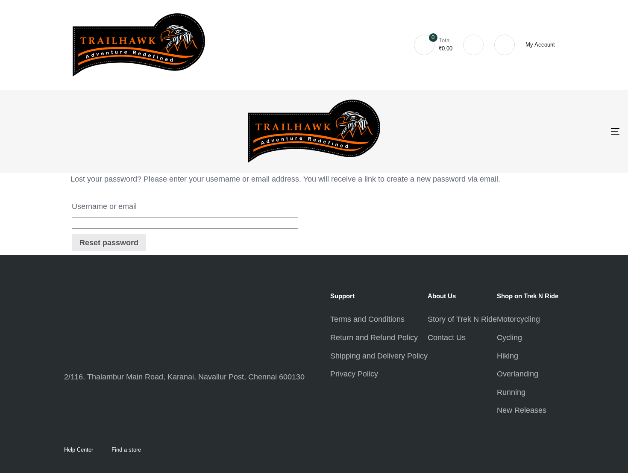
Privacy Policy (354, 374)
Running (511, 392)
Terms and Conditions (367, 319)
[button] (504, 45)
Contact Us (447, 337)
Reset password (108, 242)
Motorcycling (518, 319)
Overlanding (517, 374)
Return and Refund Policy (374, 337)
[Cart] (473, 45)
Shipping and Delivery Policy (379, 356)
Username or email (104, 206)
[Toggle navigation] (517, 131)
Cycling (509, 337)
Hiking (507, 356)
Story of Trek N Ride (462, 319)
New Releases (521, 410)
